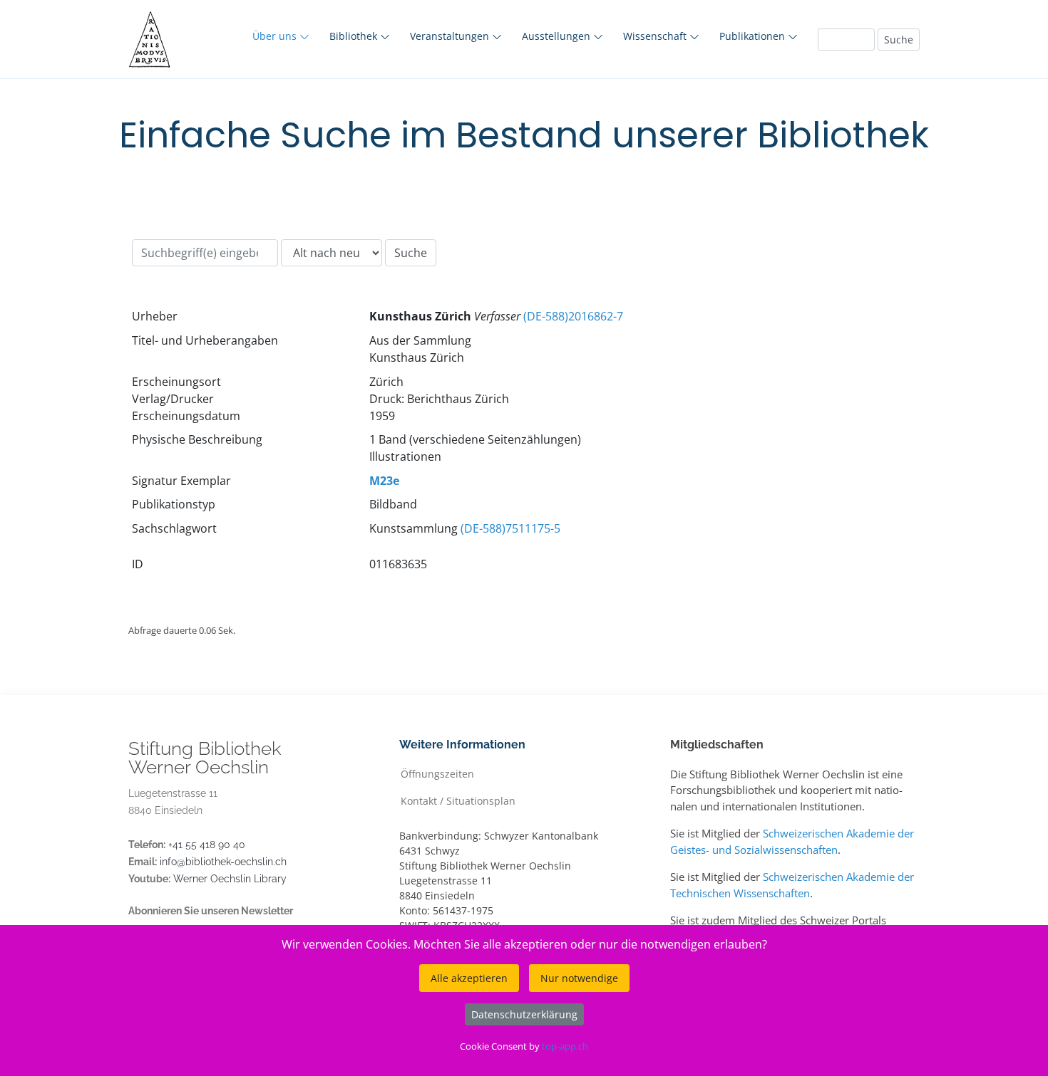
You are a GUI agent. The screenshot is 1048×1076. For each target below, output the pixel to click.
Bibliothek (354, 36)
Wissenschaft (656, 36)
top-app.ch (565, 1046)
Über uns (275, 36)
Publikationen (753, 36)
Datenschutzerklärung (524, 1014)
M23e (384, 481)
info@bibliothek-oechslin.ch (223, 861)
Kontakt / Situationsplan (458, 800)
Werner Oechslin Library (230, 878)
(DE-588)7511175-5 (510, 528)
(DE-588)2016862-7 (573, 316)
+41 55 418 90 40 (206, 844)
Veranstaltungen (451, 36)
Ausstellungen (557, 36)
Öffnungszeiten (437, 773)
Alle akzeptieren (469, 978)
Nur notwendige (579, 978)
